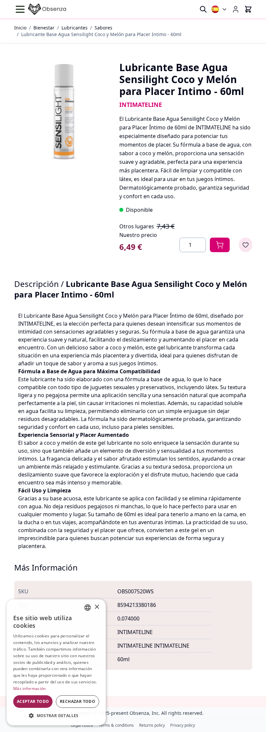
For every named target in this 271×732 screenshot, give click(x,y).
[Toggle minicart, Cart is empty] (248, 9)
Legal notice (82, 725)
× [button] (96, 607)
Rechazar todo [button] (77, 701)
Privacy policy (182, 725)
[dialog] (56, 662)
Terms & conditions (116, 725)
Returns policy (152, 725)
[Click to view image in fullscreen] (64, 111)
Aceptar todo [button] (33, 701)
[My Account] (236, 9)
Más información (29, 688)
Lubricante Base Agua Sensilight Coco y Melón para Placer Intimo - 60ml (101, 34)
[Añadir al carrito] (220, 245)
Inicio (20, 27)
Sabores (103, 27)
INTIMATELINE (140, 105)
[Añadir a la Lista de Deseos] (245, 245)
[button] (56, 715)
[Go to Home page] (47, 9)
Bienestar (44, 27)
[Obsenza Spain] (219, 9)
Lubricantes (74, 27)
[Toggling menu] (20, 9)
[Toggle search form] (203, 9)
